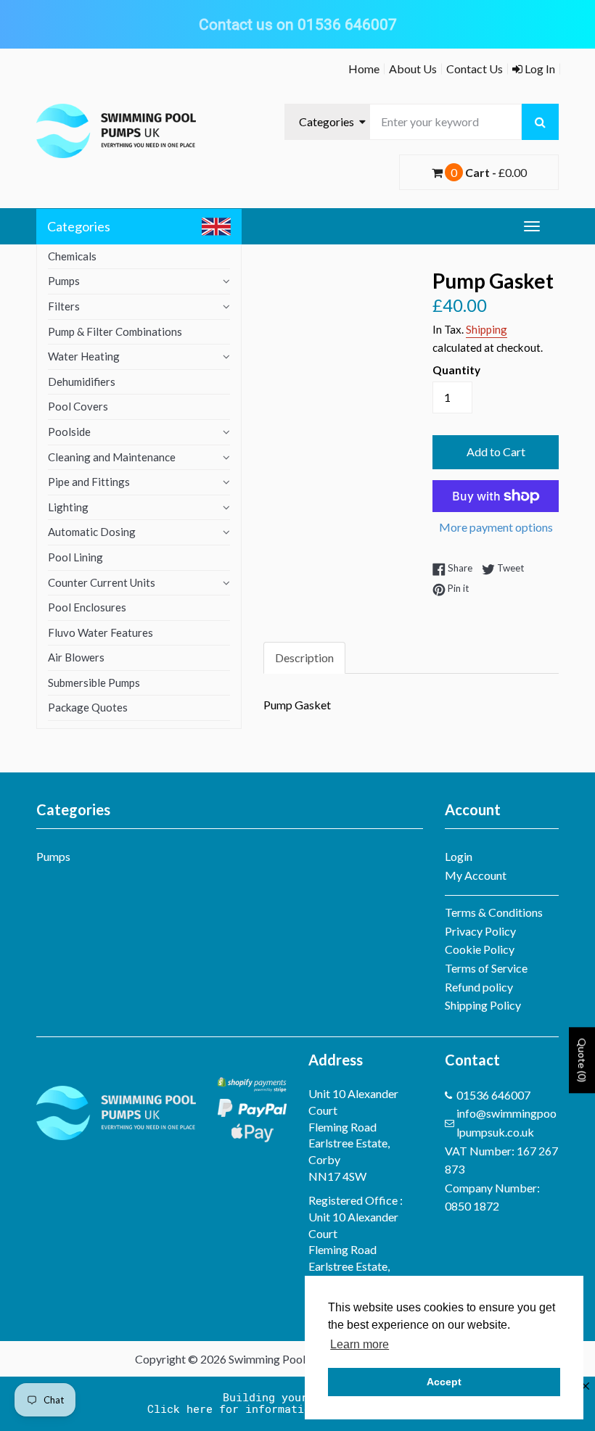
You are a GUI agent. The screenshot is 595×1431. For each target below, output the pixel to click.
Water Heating (84, 356)
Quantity (456, 369)
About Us (413, 68)
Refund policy (479, 987)
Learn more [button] (359, 1344)
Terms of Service (486, 968)
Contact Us (474, 68)
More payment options (496, 527)
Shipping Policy (483, 1005)
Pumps (64, 280)
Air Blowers (76, 657)
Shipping (486, 329)
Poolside (69, 431)
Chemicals (72, 256)
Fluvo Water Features (100, 632)
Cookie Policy (479, 949)
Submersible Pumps (94, 682)
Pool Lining (75, 557)
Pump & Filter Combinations (115, 331)
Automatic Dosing (92, 531)
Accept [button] (444, 1381)
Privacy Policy (480, 931)
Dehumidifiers (81, 381)
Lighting (68, 507)
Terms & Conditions (494, 912)
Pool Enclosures (87, 607)
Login (458, 856)
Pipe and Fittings (89, 481)
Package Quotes (88, 707)
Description (304, 657)
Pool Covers (78, 406)
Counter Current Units (101, 582)
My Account (475, 875)
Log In (538, 68)
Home (363, 68)
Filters (64, 306)
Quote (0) (582, 1060)
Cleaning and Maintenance (112, 456)
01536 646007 (493, 1095)
